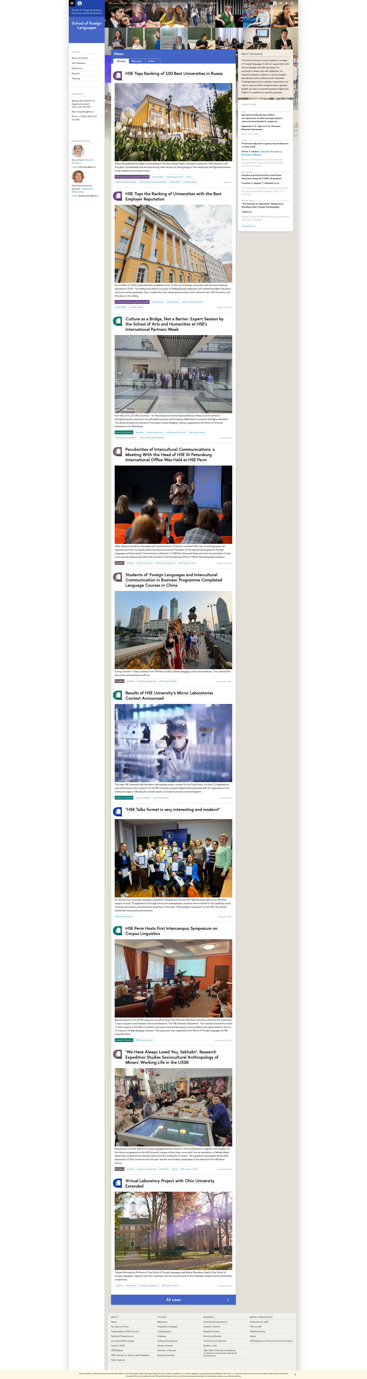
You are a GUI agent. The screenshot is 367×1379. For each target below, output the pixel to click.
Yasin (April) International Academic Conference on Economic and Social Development (220, 1353)
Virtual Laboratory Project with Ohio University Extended (169, 1183)
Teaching (76, 78)
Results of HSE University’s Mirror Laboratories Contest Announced (169, 695)
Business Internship (165, 1355)
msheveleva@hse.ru (87, 167)
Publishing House (257, 1331)
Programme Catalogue (167, 1326)
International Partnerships (122, 1340)
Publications (77, 68)
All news (173, 1299)
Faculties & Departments (122, 1336)
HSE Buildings (117, 1350)
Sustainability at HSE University (125, 1331)
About (115, 1317)
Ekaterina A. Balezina (251, 154)
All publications (249, 226)
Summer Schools (164, 1345)
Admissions (162, 1321)
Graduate (161, 1336)
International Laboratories (215, 1321)
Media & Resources (261, 1317)
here (182, 1373)
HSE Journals (255, 1326)
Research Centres (212, 1326)
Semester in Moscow (166, 1350)
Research (76, 73)
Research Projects (212, 1331)
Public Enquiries (118, 1360)
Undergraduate (164, 1331)
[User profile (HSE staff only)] (286, 3)
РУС (271, 3)
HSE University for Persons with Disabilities (130, 1355)
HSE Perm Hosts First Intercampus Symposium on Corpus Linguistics (171, 930)
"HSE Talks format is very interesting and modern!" (172, 809)
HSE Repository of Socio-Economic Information (271, 1340)
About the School (80, 58)
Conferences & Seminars (215, 1340)
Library (253, 1336)
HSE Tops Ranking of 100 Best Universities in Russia (174, 73)
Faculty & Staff (118, 1345)
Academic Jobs (210, 1345)
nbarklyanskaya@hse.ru (88, 195)
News (119, 53)
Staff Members (78, 63)
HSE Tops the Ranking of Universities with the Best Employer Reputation (173, 196)
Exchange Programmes (167, 1340)
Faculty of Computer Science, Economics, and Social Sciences (87, 11)
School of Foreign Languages (87, 25)
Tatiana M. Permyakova (270, 151)
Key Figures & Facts (119, 1326)
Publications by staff (259, 1321)
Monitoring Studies (212, 1336)
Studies (162, 1317)
